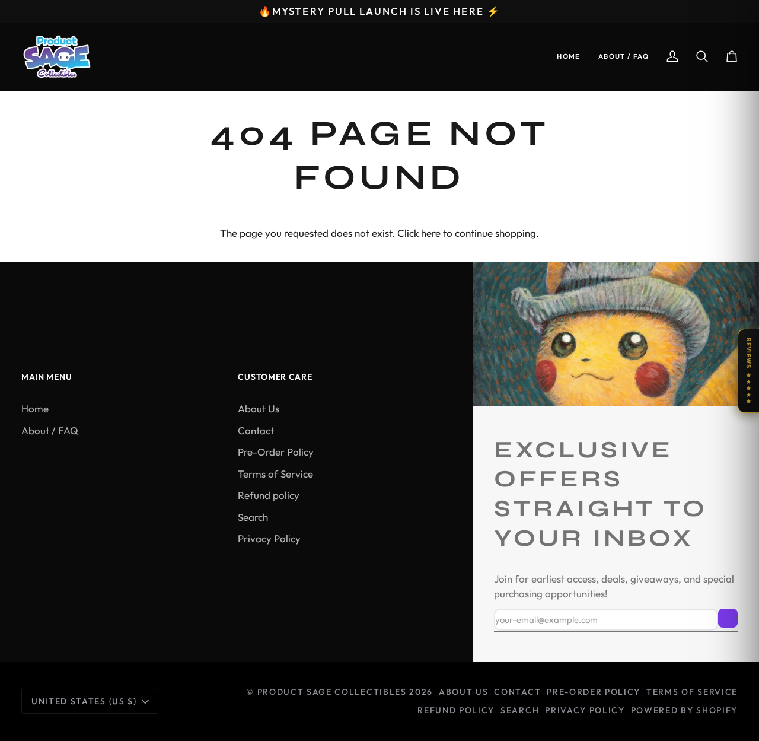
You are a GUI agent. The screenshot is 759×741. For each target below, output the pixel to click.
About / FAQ (49, 430)
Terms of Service (275, 474)
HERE (468, 11)
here (431, 233)
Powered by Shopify (684, 710)
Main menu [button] (46, 376)
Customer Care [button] (275, 376)
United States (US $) (84, 701)
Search (253, 517)
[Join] (728, 618)
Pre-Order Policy (276, 452)
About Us (258, 408)
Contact (256, 430)
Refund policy (268, 495)
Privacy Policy (269, 538)
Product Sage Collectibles (332, 691)
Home (35, 408)
